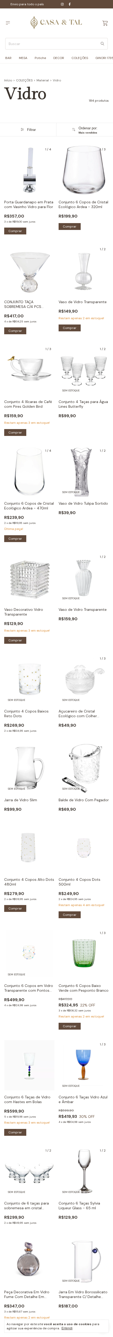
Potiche (40, 58)
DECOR (58, 58)
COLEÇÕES (79, 58)
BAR (8, 58)
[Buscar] (102, 44)
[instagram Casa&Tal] (62, 4)
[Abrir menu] (8, 23)
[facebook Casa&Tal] (69, 4)
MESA (23, 58)
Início (8, 80)
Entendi (67, 1328)
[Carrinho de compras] (105, 23)
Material (43, 80)
